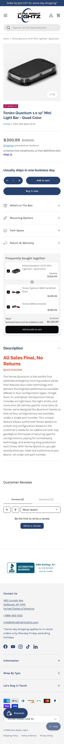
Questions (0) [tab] (46, 499)
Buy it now (32, 191)
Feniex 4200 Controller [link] (34, 303)
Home (6, 38)
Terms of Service (29, 735)
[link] (16, 271)
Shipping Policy (10, 735)
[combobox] (32, 27)
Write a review (32, 525)
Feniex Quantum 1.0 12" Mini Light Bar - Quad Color (35, 38)
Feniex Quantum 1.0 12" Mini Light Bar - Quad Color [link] (37, 267)
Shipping (8, 145)
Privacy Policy (46, 735)
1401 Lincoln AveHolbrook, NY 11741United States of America (18, 604)
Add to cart (43, 180)
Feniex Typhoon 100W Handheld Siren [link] (39, 290)
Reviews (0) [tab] (18, 499)
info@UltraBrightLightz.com (20, 622)
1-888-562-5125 (13, 615)
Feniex (6, 124)
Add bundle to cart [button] (32, 329)
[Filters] (15, 509)
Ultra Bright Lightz (19, 730)
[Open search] (7, 509)
